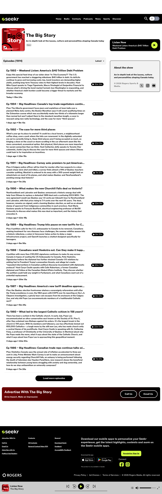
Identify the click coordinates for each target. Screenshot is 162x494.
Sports (106, 18)
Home (58, 18)
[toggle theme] (154, 18)
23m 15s (98, 143)
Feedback (58, 446)
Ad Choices (94, 475)
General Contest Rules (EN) (38, 446)
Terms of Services (111, 475)
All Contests (32, 443)
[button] (28, 487)
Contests (76, 18)
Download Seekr (61, 443)
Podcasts (88, 18)
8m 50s (98, 234)
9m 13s (99, 113)
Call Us (128, 394)
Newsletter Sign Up (131, 453)
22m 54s (98, 326)
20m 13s (98, 265)
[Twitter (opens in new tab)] (141, 85)
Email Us (148, 394)
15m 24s (98, 84)
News (98, 18)
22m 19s (98, 203)
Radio (66, 18)
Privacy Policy (80, 475)
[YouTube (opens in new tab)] (154, 85)
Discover (117, 18)
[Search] (146, 18)
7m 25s (99, 172)
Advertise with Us (8, 450)
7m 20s (99, 359)
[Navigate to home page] (10, 19)
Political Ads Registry (9, 454)
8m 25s (98, 296)
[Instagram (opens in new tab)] (148, 85)
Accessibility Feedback (63, 450)
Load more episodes (54, 378)
